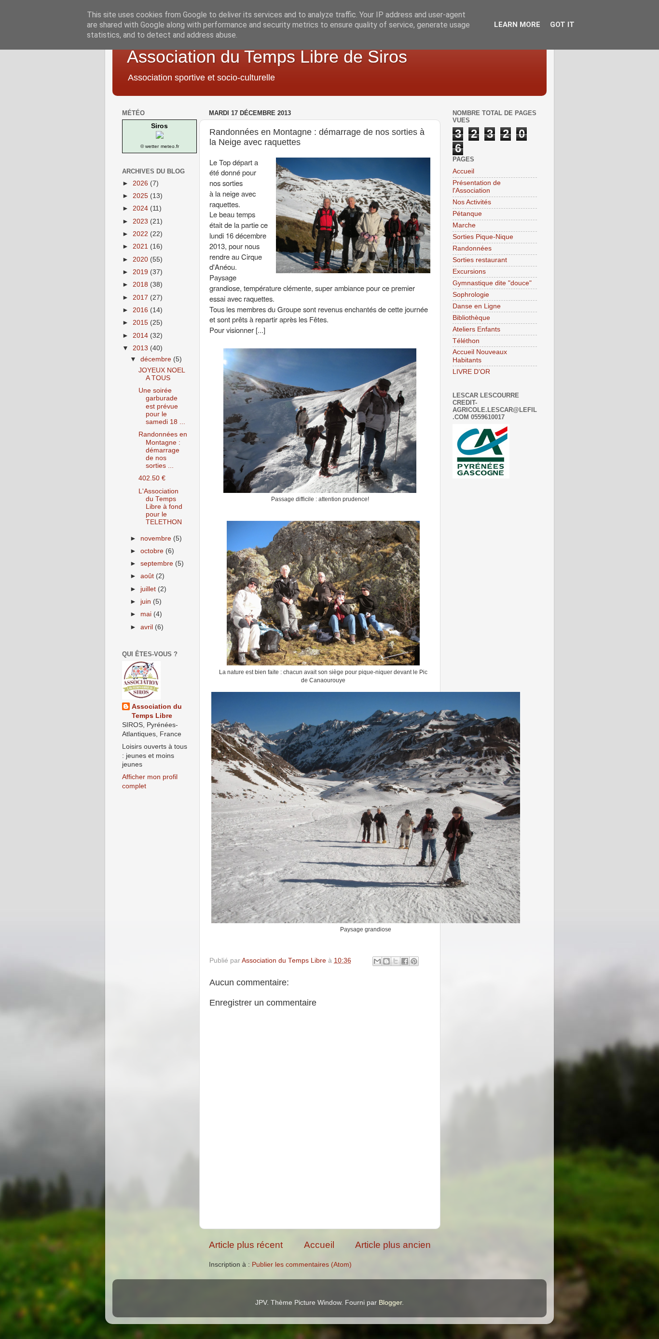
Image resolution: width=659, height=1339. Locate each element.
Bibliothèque (471, 317)
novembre (156, 538)
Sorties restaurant (480, 260)
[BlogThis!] (386, 961)
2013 (141, 348)
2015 (141, 322)
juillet (149, 589)
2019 (141, 272)
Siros (159, 126)
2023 (141, 221)
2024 (141, 208)
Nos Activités (472, 202)
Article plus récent (246, 1245)
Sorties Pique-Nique (483, 236)
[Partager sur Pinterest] (414, 961)
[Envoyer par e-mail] (377, 961)
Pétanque (467, 213)
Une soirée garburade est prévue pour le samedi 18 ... (161, 406)
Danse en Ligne (477, 306)
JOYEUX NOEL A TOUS (161, 374)
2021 (141, 246)
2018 (141, 284)
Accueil (319, 1245)
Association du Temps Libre (157, 711)
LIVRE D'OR (471, 371)
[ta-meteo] (160, 136)
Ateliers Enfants (476, 329)
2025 (141, 195)
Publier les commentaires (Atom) (302, 1264)
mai (146, 614)
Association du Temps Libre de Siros (267, 56)
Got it (562, 24)
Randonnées (472, 248)
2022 (141, 234)
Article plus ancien (393, 1245)
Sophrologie (471, 294)
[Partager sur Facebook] (405, 961)
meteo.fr (170, 146)
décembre (156, 359)
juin (146, 601)
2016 (141, 310)
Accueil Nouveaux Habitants (480, 355)
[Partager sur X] (395, 961)
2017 (141, 297)
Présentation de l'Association (477, 186)
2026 (141, 183)
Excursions (469, 271)
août (148, 576)
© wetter (149, 146)
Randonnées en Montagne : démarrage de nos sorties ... (162, 450)
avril (147, 627)
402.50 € (151, 478)
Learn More (517, 24)
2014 (141, 335)
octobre (152, 551)
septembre (157, 563)
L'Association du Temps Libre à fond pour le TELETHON (160, 507)
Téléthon (466, 341)
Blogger (390, 1302)
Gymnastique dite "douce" (492, 283)
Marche (464, 225)
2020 (141, 259)
